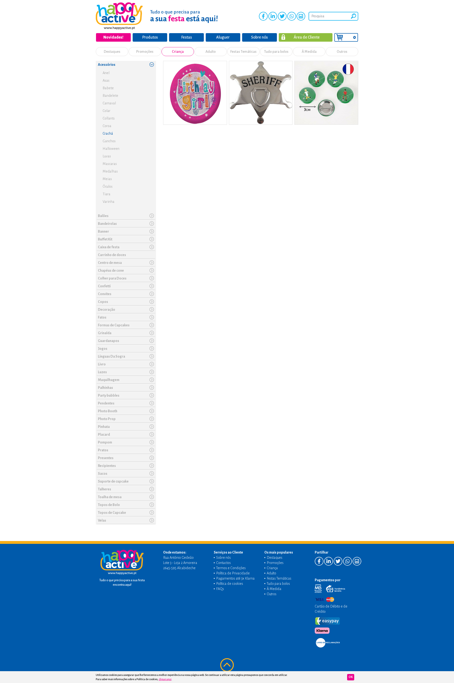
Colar (106, 111)
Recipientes (107, 466)
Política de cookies (229, 583)
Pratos (103, 450)
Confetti (104, 286)
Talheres (104, 489)
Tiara (106, 194)
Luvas (107, 156)
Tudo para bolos (276, 51)
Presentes (106, 458)
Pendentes (106, 403)
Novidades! (113, 37)
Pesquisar (353, 16)
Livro (102, 364)
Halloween (111, 149)
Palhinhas (105, 388)
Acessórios (106, 65)
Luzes (102, 372)
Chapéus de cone (111, 270)
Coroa (107, 126)
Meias (107, 179)
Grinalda (104, 333)
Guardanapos (108, 341)
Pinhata (104, 427)
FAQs (220, 589)
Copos (103, 302)
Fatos (102, 317)
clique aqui (165, 679)
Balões (103, 216)
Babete (108, 88)
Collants (109, 118)
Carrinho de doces (112, 255)
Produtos (150, 37)
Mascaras (110, 164)
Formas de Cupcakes (114, 325)
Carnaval (109, 103)
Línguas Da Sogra (111, 356)
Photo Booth (107, 411)
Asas (106, 80)
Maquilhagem (108, 380)
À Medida (309, 51)
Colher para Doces (112, 278)
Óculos (108, 186)
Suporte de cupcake (113, 481)
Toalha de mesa (110, 497)
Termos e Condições (231, 568)
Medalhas (110, 171)
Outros (342, 51)
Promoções (144, 51)
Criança (178, 51)
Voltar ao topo (227, 665)
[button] (151, 64)
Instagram (301, 16)
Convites (104, 294)
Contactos (223, 563)
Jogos (102, 348)
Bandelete (110, 96)
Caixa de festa (108, 247)
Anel (106, 73)
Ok (351, 677)
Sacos (102, 473)
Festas (186, 37)
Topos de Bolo (109, 505)
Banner (103, 231)
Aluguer (223, 37)
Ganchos (109, 141)
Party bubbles (108, 395)
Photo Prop (107, 419)
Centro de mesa (110, 263)
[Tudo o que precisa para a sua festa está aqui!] (119, 16)
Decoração (106, 309)
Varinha (108, 202)
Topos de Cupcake (112, 512)
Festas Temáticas (243, 51)
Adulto (210, 51)
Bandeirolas (107, 224)
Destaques (112, 51)
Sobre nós (259, 37)
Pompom (105, 442)
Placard (104, 434)
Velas (102, 520)
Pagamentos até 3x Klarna (235, 578)
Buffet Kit (105, 239)
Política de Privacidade (233, 573)
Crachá (108, 133)
